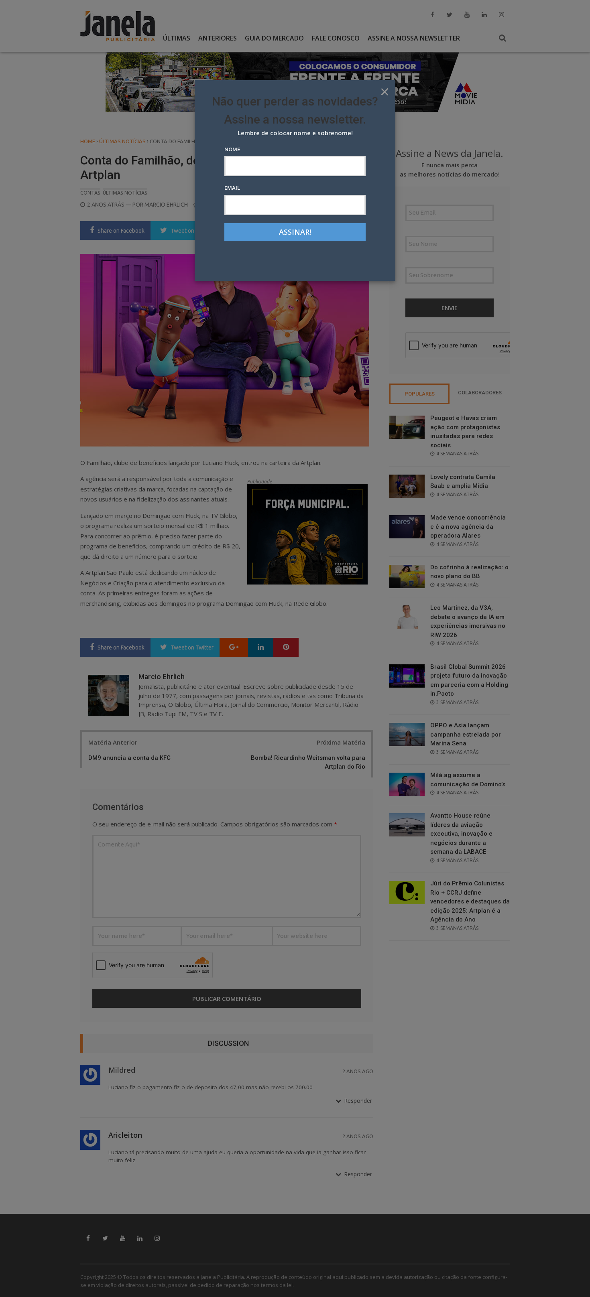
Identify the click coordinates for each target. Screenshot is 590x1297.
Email (232, 187)
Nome (232, 149)
